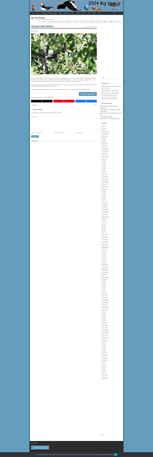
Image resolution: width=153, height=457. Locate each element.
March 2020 (104, 292)
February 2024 (105, 174)
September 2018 (105, 337)
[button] (33, 13)
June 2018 (104, 345)
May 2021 (104, 257)
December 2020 (105, 269)
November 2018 (105, 332)
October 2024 (104, 154)
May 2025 (104, 138)
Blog (60, 13)
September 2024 (105, 156)
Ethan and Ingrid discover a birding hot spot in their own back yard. (111, 87)
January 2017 (105, 378)
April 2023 (104, 199)
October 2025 (104, 136)
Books (94, 13)
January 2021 (105, 267)
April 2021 (104, 259)
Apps (99, 13)
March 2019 (104, 322)
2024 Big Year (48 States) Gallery (49, 13)
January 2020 (105, 297)
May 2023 (104, 196)
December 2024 (105, 149)
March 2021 (104, 262)
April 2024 (104, 169)
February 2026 (105, 131)
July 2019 (104, 312)
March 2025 (104, 141)
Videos (78, 13)
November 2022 (105, 211)
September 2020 (105, 277)
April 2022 (104, 229)
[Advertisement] (111, 49)
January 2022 (105, 237)
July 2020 (104, 282)
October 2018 (104, 335)
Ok (115, 454)
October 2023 (104, 184)
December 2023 (105, 179)
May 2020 (104, 287)
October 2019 (104, 305)
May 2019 (104, 317)
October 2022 (104, 214)
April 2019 (104, 320)
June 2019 (104, 315)
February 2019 (105, 325)
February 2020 (105, 295)
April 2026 (104, 128)
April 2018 (104, 350)
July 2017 (104, 363)
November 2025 (105, 133)
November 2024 (105, 151)
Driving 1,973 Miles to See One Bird (109, 98)
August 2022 (104, 219)
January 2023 (105, 206)
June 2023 (104, 194)
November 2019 (105, 302)
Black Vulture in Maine (108, 116)
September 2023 (105, 186)
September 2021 (105, 247)
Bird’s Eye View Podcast (114, 118)
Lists (89, 13)
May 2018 (104, 347)
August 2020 (104, 279)
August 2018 (104, 340)
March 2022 (104, 232)
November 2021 (105, 242)
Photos (72, 13)
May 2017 (104, 368)
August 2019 (104, 310)
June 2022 (104, 224)
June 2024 (104, 164)
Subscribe (66, 13)
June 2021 (104, 254)
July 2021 (104, 252)
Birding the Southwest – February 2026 (110, 93)
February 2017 (105, 375)
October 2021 (104, 244)
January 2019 (105, 327)
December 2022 (105, 209)
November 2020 (105, 272)
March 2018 (104, 352)
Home (37, 13)
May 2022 (104, 227)
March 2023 (104, 201)
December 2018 (105, 330)
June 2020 (104, 284)
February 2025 (105, 143)
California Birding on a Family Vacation (110, 90)
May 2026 (104, 126)
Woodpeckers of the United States (109, 95)
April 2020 (104, 290)
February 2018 (105, 355)
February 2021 (105, 264)
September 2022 (105, 217)
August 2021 (104, 249)
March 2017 (104, 373)
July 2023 (104, 191)
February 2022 (105, 234)
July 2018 (104, 342)
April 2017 (104, 370)
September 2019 (105, 307)
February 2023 (105, 204)
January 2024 (105, 176)
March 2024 (104, 171)
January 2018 (105, 357)
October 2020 (104, 274)
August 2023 (104, 189)
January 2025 (105, 146)
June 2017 (104, 365)
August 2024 (104, 159)
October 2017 (104, 360)
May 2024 (104, 166)
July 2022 (104, 222)
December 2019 (105, 300)
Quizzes (84, 13)
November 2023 (105, 181)
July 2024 (104, 161)
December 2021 (105, 239)
